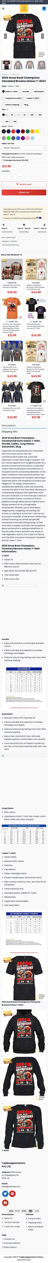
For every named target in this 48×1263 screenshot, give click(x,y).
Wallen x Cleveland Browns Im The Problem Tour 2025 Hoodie (36, 287)
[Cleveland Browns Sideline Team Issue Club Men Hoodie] (12, 351)
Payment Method (12, 1243)
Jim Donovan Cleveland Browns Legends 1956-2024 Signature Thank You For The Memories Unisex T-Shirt (12, 328)
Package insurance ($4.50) (16, 160)
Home (4, 74)
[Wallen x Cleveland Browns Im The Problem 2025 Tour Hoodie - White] (36, 351)
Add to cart (26, 184)
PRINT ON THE (8, 143)
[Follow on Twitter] (5, 1194)
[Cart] (44, 8)
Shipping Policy (35, 1222)
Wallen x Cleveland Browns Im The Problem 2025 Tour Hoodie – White (36, 370)
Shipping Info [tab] (10, 431)
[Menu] (3, 8)
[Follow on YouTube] (5, 1203)
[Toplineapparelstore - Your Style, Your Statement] (24, 8)
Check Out (24, 192)
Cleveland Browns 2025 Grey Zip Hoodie (12, 409)
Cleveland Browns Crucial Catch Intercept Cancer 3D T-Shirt (35, 326)
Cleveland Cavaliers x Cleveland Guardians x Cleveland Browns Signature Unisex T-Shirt (36, 411)
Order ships (24, 231)
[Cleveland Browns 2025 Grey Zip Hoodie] (12, 392)
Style (4, 86)
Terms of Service (12, 1222)
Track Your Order (12, 1226)
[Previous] (5, 36)
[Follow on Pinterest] (12, 1194)
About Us (8, 1218)
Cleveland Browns (12, 245)
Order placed (7, 231)
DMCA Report (10, 1247)
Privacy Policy (34, 1218)
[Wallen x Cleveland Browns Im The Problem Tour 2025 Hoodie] (36, 269)
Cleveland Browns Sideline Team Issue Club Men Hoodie (10, 369)
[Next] (42, 36)
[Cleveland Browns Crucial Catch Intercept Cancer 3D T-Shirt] (36, 308)
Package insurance (10, 154)
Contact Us (9, 1239)
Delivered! (42, 231)
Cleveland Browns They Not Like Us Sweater (11, 286)
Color (5, 126)
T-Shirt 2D (14, 74)
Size (4, 109)
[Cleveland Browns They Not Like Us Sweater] (12, 269)
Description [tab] (9, 425)
